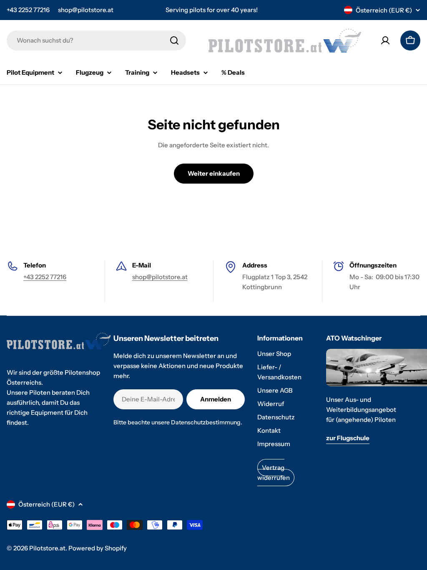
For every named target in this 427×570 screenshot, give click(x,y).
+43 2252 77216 (28, 10)
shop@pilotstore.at (85, 10)
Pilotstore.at (47, 548)
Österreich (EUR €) (384, 10)
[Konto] (385, 40)
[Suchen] (174, 40)
